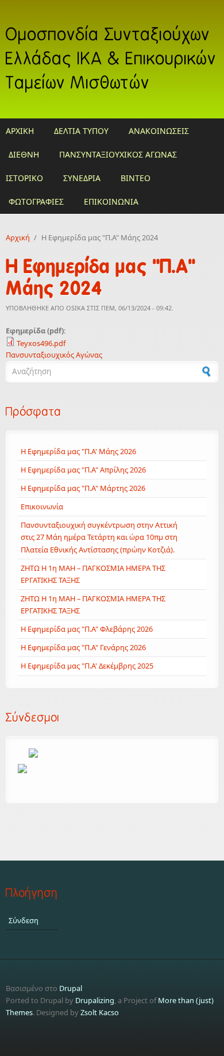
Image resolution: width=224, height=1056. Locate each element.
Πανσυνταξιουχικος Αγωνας (118, 154)
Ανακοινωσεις (159, 130)
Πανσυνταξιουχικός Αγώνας (54, 355)
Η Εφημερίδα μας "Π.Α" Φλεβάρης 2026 (87, 629)
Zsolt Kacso (99, 1012)
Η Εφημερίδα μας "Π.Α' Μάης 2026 (78, 451)
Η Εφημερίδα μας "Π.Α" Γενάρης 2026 (83, 647)
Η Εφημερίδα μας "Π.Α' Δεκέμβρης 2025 (87, 666)
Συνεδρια (82, 177)
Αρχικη (20, 130)
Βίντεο (135, 177)
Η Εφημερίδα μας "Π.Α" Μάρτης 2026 (83, 488)
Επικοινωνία (42, 506)
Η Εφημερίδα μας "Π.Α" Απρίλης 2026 (83, 469)
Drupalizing (94, 1000)
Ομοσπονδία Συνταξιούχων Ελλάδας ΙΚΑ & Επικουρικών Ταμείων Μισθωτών (111, 59)
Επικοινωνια (111, 201)
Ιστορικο (24, 177)
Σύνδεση (23, 920)
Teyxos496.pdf (41, 343)
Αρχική (18, 237)
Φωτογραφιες (36, 201)
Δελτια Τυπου (81, 130)
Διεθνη (24, 154)
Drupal (70, 988)
